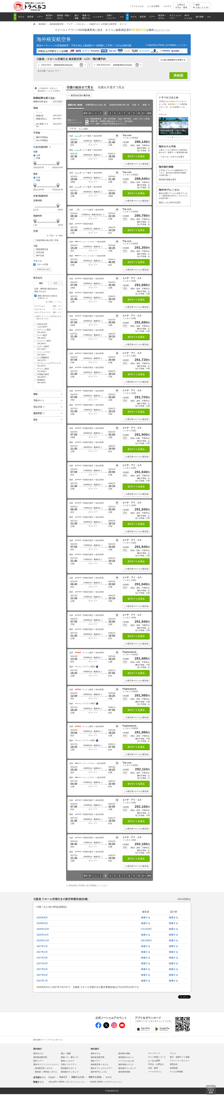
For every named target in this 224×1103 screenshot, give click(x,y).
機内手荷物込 (42, 137)
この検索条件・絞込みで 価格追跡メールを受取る (49, 89)
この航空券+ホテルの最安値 (136, 164)
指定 (41, 283)
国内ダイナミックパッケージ (46, 1064)
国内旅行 (37, 1049)
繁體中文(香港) (95, 1077)
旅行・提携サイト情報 (180, 1057)
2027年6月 (42, 975)
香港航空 (42, 381)
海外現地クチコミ (126, 1064)
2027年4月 (42, 963)
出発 (38, 155)
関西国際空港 (42, 249)
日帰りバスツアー (69, 1064)
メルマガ (167, 6)
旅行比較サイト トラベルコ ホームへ (48, 1040)
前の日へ (39, 65)
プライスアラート (117, 135)
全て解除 (59, 236)
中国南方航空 (43, 375)
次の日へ (85, 65)
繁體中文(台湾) (77, 1077)
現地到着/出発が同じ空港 (47, 240)
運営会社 (174, 1064)
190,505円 (146, 940)
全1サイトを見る (136, 156)
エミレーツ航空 (44, 342)
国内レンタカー (68, 1061)
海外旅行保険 (124, 1053)
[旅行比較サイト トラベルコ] (34, 24)
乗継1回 (49, 115)
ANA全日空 (43, 325)
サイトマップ (154, 1053)
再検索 (178, 75)
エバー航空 (42, 336)
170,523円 (146, 929)
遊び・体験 (66, 1053)
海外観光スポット (126, 1057)
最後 (149, 113)
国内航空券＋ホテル (44, 1068)
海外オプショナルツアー (101, 1068)
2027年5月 (42, 969)
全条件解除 (57, 102)
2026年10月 (43, 929)
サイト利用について (157, 1057)
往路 (46, 65)
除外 (55, 283)
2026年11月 (43, 934)
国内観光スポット (69, 1068)
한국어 (109, 1077)
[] (161, 30)
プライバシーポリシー (180, 1061)
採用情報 (174, 1068)
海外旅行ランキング (127, 1068)
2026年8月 (42, 917)
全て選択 (50, 236)
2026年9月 (42, 923)
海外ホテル (96, 1053)
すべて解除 (83, 129)
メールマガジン (155, 1072)
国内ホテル (38, 1053)
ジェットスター (44, 353)
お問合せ (181, 6)
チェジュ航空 (43, 370)
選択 (54, 306)
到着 (38, 158)
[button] (101, 141)
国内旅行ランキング (70, 1072)
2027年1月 (42, 946)
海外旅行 (95, 1049)
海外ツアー (96, 1061)
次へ (144, 113)
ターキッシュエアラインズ (49, 364)
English (52, 1077)
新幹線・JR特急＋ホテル (46, 1072)
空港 (71, 128)
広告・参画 (153, 1068)
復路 (104, 65)
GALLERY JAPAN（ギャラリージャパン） (67, 1082)
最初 (85, 113)
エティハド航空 (44, 331)
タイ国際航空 (43, 358)
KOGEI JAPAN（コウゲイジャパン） (106, 1082)
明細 (125, 145)
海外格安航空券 (54, 39)
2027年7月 (42, 980)
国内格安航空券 (40, 1057)
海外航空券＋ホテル (99, 1064)
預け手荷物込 (42, 140)
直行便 (39, 112)
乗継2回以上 (49, 119)
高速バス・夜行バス (70, 1057)
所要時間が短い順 (95, 105)
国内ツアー (38, 1061)
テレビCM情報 (176, 1072)
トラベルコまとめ (126, 1061)
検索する (145, 917)
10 (138, 113)
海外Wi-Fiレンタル (99, 1072)
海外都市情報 (124, 1072)
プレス (173, 1053)
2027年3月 (42, 957)
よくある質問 (153, 6)
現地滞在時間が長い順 (119, 105)
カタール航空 (43, 347)
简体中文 (63, 1077)
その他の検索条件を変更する (173, 60)
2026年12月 (43, 940)
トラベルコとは (136, 6)
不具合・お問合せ (156, 1064)
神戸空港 (40, 255)
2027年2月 (42, 952)
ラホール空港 (42, 264)
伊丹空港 (40, 252)
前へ (91, 113)
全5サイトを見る (136, 299)
